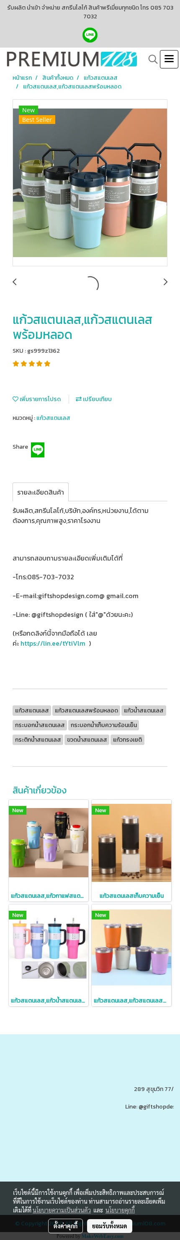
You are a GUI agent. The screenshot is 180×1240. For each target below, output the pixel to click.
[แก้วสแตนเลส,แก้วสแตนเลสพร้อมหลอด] (90, 183)
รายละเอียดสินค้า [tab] (40, 492)
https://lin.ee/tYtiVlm (53, 643)
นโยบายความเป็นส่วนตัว (62, 1210)
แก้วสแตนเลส (53, 418)
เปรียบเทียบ (97, 399)
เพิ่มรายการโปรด (39, 399)
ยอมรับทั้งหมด (109, 1226)
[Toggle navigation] (169, 59)
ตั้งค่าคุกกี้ (65, 1226)
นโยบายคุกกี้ (120, 1210)
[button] (150, 59)
